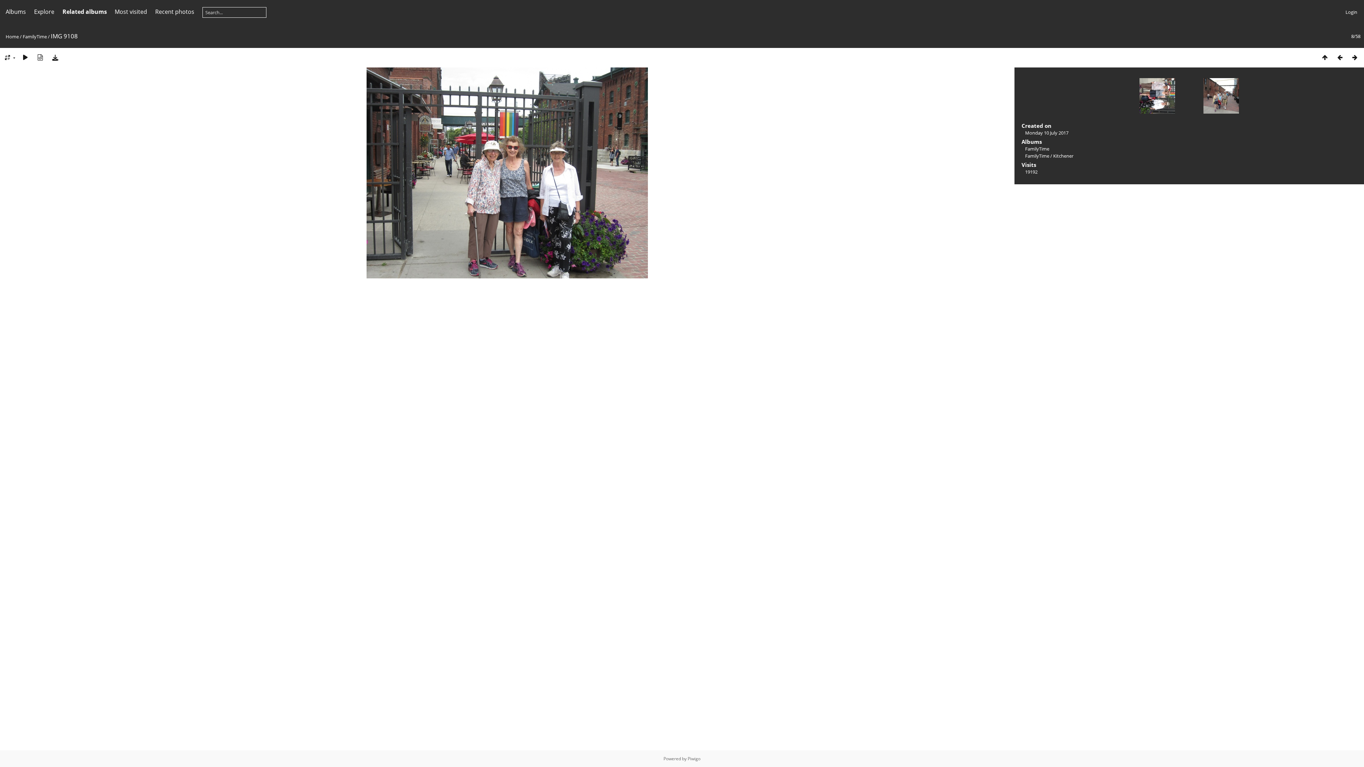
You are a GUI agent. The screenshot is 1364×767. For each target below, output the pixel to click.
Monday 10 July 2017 (1046, 133)
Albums (16, 12)
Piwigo (694, 759)
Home (12, 36)
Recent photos (174, 12)
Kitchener (1063, 156)
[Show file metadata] (40, 57)
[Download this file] (55, 57)
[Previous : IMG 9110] (1339, 57)
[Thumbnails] (1324, 57)
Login (1351, 12)
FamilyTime (35, 36)
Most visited (131, 12)
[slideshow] (25, 57)
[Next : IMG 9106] (1354, 57)
